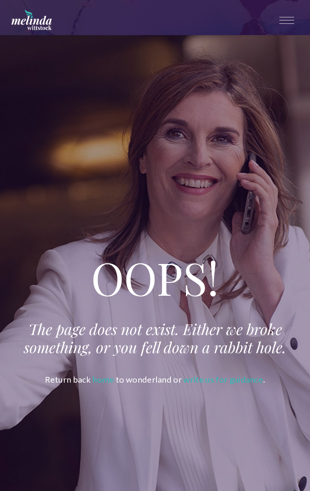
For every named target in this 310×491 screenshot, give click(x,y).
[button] (288, 20)
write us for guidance (223, 379)
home (103, 379)
